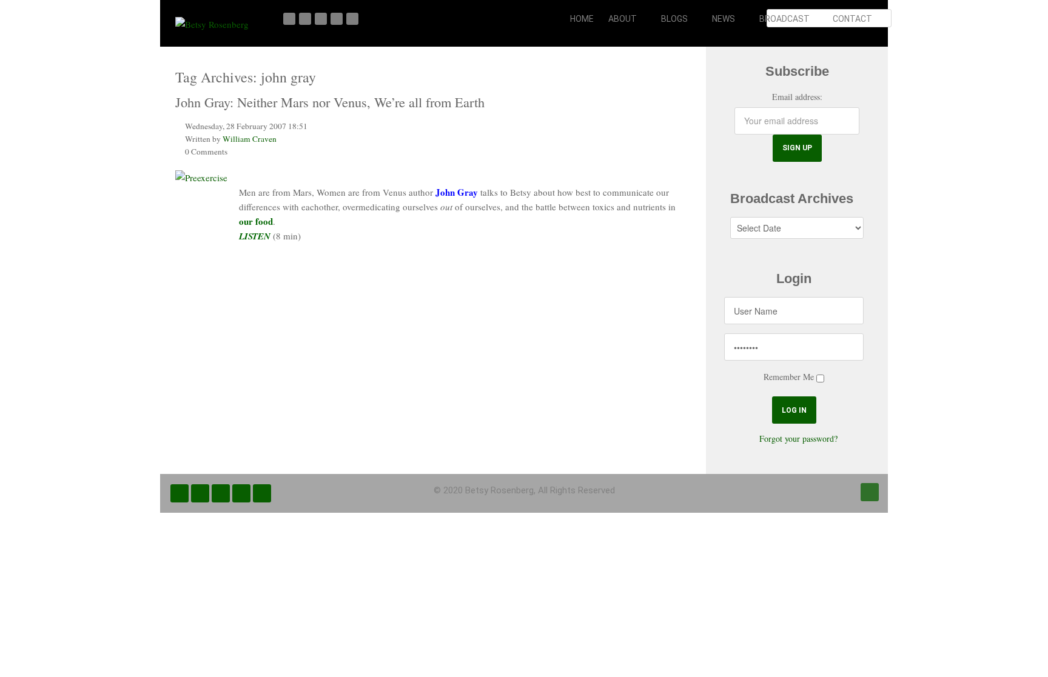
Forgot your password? (798, 438)
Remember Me (789, 376)
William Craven (250, 138)
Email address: (797, 96)
